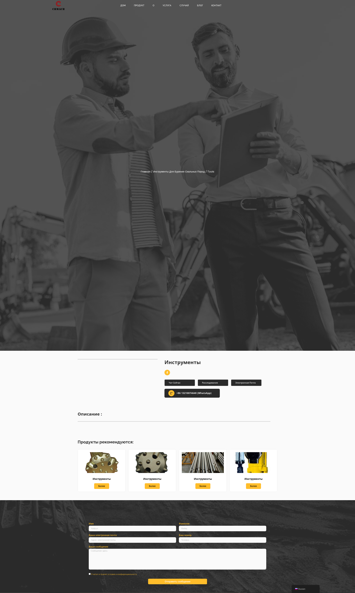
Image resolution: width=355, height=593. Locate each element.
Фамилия (184, 524)
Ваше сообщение (98, 547)
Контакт (216, 5)
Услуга (167, 5)
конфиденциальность (127, 574)
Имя (91, 524)
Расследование (210, 382)
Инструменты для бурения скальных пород (179, 171)
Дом (123, 5)
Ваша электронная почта (103, 535)
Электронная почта (245, 382)
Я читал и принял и (114, 574)
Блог (200, 5)
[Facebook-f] (167, 372)
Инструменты (102, 478)
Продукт (139, 5)
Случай (184, 5)
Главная (145, 171)
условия (111, 574)
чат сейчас (174, 382)
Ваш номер (185, 535)
